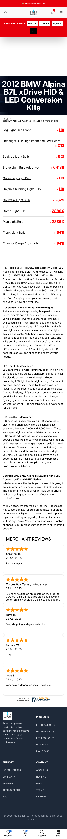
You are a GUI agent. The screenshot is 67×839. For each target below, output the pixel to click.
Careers (41, 796)
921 (61, 156)
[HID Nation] (33, 12)
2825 (59, 200)
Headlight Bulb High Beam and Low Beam (31, 141)
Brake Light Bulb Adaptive (21, 167)
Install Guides (12, 770)
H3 (61, 178)
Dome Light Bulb (14, 211)
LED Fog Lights (45, 738)
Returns (8, 783)
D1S (61, 145)
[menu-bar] (62, 12)
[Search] (6, 12)
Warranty (9, 776)
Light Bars (43, 751)
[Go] (33, 31)
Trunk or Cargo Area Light (21, 243)
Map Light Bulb (13, 221)
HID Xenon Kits (45, 731)
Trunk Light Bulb (14, 232)
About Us (42, 770)
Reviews (41, 776)
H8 (61, 130)
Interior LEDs (44, 744)
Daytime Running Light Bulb (22, 189)
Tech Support (11, 790)
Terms (40, 790)
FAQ (5, 796)
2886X (58, 211)
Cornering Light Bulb (17, 178)
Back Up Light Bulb (16, 156)
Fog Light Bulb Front (17, 130)
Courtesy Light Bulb (16, 200)
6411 (60, 232)
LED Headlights (45, 725)
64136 (58, 167)
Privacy (41, 783)
